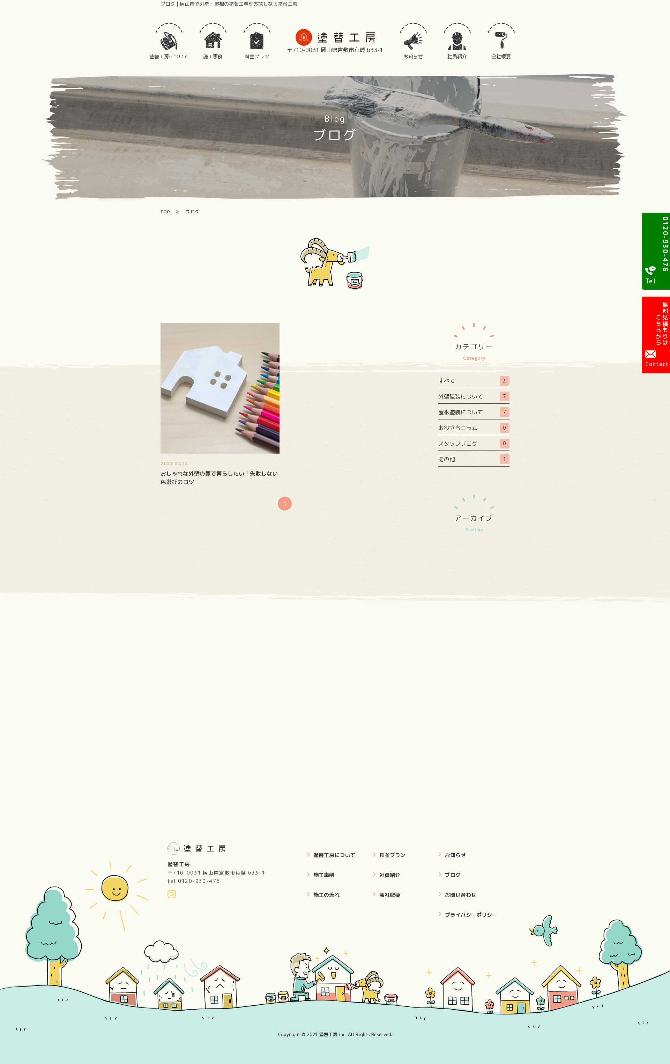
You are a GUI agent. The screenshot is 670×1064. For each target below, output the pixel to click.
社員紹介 (389, 875)
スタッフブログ (472, 443)
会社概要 (389, 895)
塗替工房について (334, 855)
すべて (472, 381)
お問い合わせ (460, 895)
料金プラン (392, 855)
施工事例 (323, 875)
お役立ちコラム (472, 428)
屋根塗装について (472, 412)
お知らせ (455, 855)
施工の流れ (326, 895)
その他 (472, 459)
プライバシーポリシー (471, 914)
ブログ (453, 875)
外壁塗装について (472, 396)
